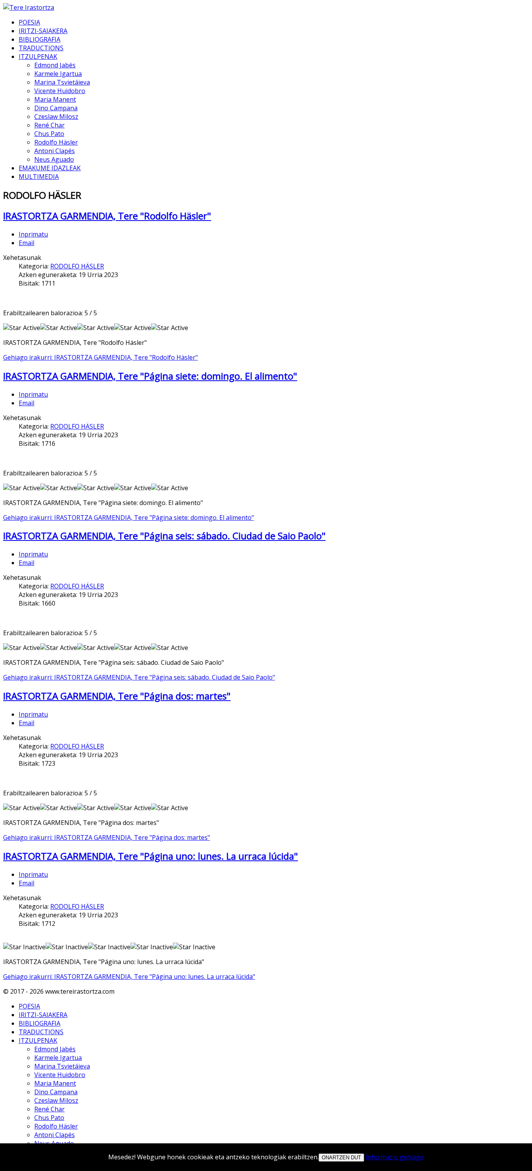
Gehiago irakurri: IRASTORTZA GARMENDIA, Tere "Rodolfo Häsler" (100, 357)
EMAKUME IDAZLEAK (50, 168)
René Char (49, 125)
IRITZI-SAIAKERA (43, 30)
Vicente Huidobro (59, 91)
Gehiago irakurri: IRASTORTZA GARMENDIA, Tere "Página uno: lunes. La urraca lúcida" (129, 976)
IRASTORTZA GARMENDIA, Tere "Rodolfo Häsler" (107, 215)
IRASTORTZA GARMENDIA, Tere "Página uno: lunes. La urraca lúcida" (150, 856)
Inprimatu (33, 234)
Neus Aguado (54, 159)
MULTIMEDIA (39, 176)
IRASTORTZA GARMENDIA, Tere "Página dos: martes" (117, 695)
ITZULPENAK (38, 56)
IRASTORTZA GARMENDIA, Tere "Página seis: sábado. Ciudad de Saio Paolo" (164, 535)
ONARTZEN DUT (341, 1157)
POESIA (29, 22)
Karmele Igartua (58, 73)
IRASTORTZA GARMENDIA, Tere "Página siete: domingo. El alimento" (150, 375)
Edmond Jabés (55, 65)
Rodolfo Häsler (56, 142)
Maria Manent (55, 99)
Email (26, 242)
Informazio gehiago (395, 1157)
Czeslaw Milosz (56, 116)
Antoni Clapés (54, 151)
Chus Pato (49, 133)
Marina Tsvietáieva (62, 82)
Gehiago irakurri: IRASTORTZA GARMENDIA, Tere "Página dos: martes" (106, 837)
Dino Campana (56, 108)
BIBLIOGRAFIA (39, 39)
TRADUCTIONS (41, 48)
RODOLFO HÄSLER (77, 266)
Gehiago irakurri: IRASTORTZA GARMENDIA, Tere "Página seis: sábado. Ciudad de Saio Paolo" (139, 677)
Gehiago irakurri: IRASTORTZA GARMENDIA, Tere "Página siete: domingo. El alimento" (128, 517)
